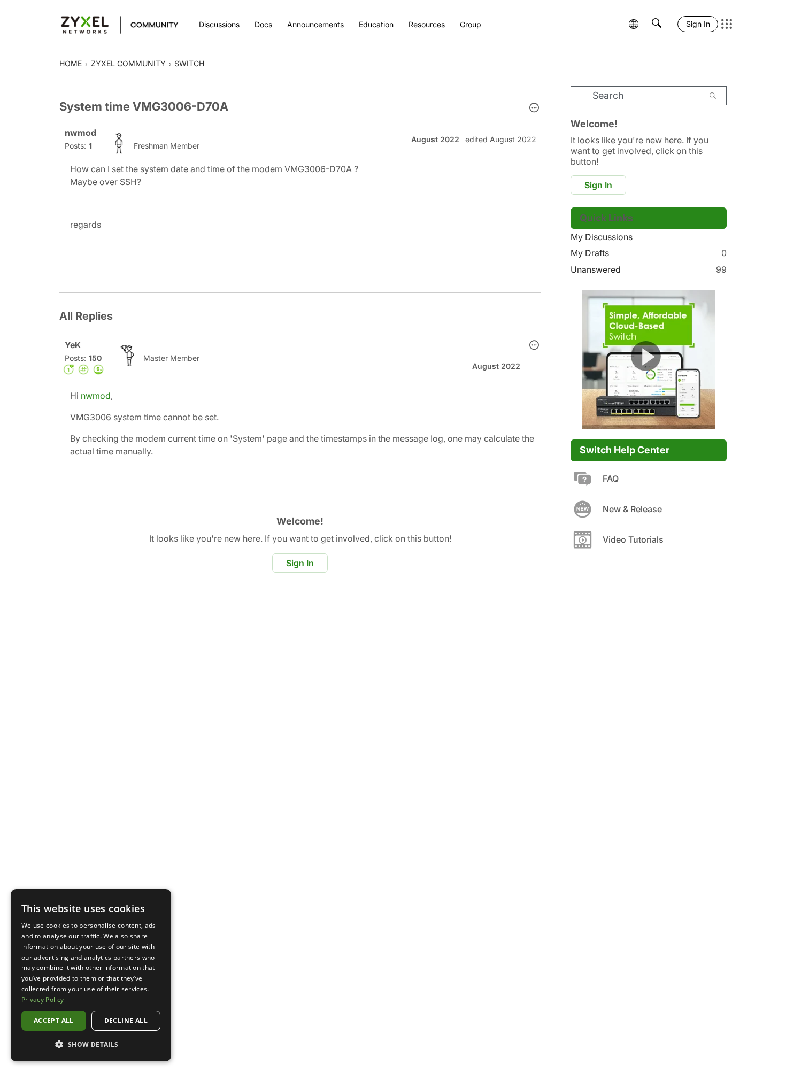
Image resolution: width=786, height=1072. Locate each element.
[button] (534, 108)
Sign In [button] (300, 563)
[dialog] (91, 975)
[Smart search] (656, 24)
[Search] (712, 95)
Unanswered (649, 269)
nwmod (96, 395)
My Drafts (649, 253)
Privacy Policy (42, 999)
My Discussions (602, 237)
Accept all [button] (54, 1020)
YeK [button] (73, 345)
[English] (115, 24)
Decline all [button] (126, 1020)
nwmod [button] (80, 132)
